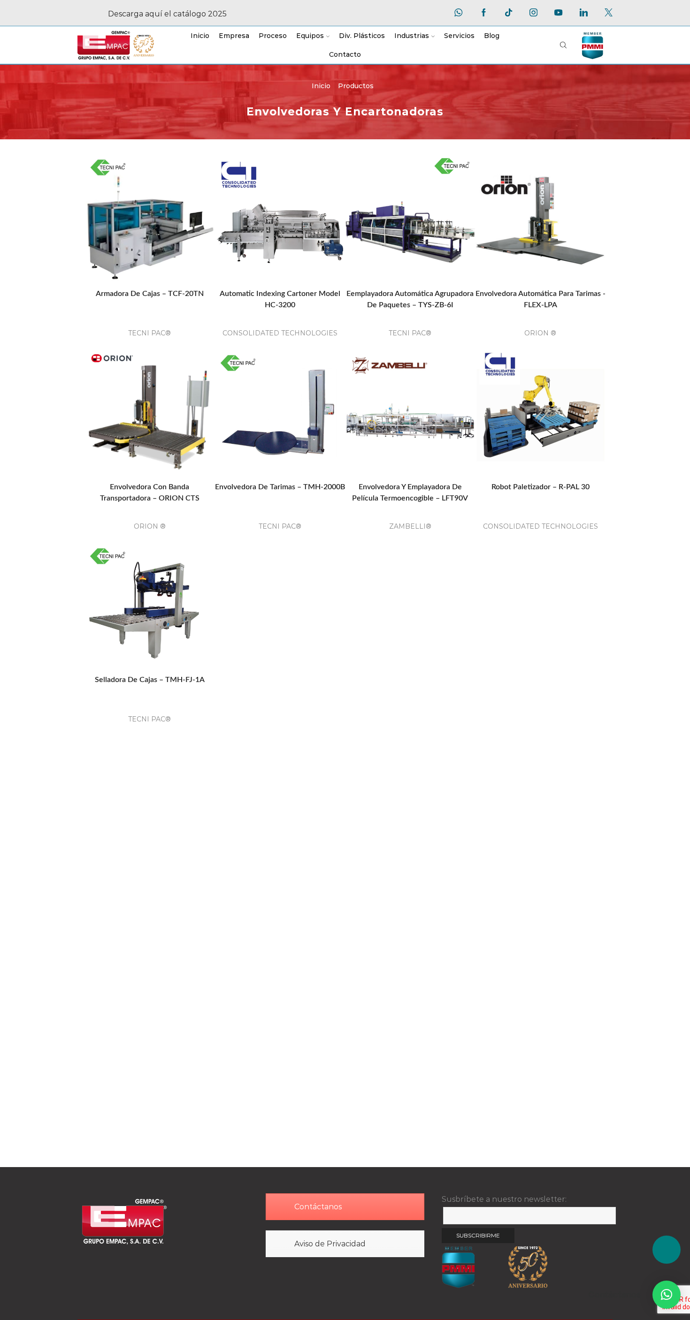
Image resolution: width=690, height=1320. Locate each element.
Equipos (310, 35)
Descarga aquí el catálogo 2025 (167, 13)
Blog (491, 35)
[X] (609, 12)
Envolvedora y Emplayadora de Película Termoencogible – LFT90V (410, 492)
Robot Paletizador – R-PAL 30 (540, 487)
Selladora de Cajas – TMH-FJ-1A (150, 679)
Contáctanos (318, 1206)
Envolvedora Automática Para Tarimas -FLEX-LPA (540, 299)
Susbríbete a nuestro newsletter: (504, 1199)
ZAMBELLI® (410, 526)
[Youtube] (558, 12)
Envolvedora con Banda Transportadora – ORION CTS (149, 492)
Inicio (200, 35)
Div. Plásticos (362, 35)
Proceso (273, 35)
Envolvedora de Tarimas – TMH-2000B (280, 487)
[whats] (458, 12)
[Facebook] (484, 12)
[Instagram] (533, 12)
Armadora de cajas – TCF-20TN (150, 293)
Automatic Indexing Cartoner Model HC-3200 (280, 299)
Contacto (345, 54)
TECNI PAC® (149, 333)
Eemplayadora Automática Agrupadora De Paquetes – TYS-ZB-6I (410, 299)
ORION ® (540, 333)
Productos (356, 86)
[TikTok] (509, 12)
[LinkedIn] (584, 12)
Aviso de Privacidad (330, 1243)
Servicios (459, 35)
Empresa (234, 35)
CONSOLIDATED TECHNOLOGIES (279, 333)
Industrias (411, 35)
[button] (666, 1295)
